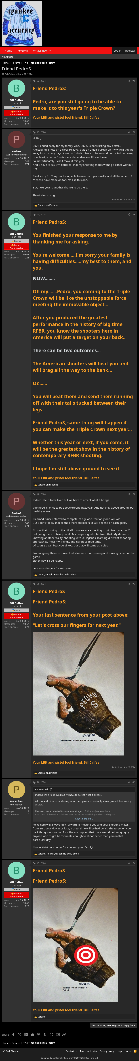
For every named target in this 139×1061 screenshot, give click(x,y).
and (48, 205)
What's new (40, 50)
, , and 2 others (58, 853)
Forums (23, 50)
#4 (133, 494)
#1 (133, 80)
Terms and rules (88, 1051)
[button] (50, 50)
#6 (133, 782)
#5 (133, 583)
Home (8, 50)
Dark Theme (11, 1051)
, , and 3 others (57, 574)
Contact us (71, 1051)
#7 (133, 863)
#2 (133, 132)
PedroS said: (41, 789)
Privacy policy (107, 1051)
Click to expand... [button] (84, 818)
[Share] (129, 81)
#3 (133, 214)
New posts (7, 56)
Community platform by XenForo (69, 1057)
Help (119, 1051)
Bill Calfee (10, 74)
